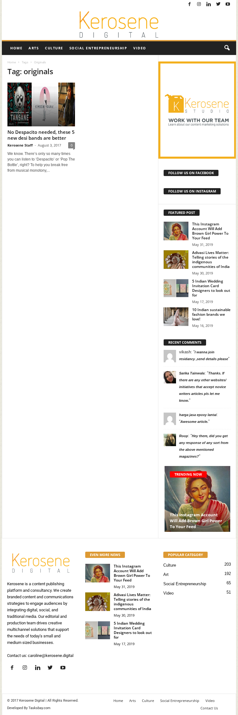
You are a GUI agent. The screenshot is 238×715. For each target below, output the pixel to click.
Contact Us (209, 708)
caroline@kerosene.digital (50, 655)
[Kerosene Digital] (119, 24)
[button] (227, 48)
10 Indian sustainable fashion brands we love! (211, 314)
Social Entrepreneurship (98, 48)
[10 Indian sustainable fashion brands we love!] (176, 316)
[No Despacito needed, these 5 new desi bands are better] (41, 104)
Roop (183, 436)
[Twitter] (218, 4)
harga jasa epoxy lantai (198, 415)
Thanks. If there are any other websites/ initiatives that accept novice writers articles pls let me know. (202, 386)
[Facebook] (189, 4)
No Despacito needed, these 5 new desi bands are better (41, 135)
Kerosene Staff (20, 145)
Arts (34, 48)
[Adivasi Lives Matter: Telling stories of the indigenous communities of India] (176, 259)
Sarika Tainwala (192, 373)
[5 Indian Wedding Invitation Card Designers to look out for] (176, 288)
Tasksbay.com (40, 708)
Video (139, 48)
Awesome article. (194, 421)
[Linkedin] (208, 4)
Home (16, 48)
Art (166, 574)
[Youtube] (227, 4)
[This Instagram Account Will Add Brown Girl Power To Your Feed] (176, 231)
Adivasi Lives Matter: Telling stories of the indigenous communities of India (211, 259)
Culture (54, 48)
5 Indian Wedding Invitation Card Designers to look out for (211, 288)
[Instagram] (199, 4)
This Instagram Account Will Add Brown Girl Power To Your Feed (210, 231)
